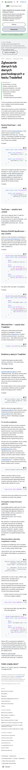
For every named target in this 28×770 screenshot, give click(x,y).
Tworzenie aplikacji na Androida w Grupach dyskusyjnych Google (12, 725)
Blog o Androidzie (5, 717)
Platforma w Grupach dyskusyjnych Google (11, 722)
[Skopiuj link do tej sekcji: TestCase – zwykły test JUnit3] (8, 212)
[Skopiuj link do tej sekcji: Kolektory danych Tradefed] (2, 357)
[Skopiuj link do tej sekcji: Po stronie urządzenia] (18, 422)
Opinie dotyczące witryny (8, 761)
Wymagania (4, 693)
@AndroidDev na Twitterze (8, 715)
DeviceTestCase (17, 131)
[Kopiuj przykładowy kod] (26, 148)
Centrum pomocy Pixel (6, 738)
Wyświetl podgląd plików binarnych (10, 698)
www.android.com (5, 743)
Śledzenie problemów (6, 750)
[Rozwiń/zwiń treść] (11, 82)
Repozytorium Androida (7, 691)
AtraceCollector (5, 414)
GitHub (3, 706)
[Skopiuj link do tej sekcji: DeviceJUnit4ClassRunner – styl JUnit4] (12, 234)
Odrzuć (14, 24)
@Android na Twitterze (7, 712)
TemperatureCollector (7, 410)
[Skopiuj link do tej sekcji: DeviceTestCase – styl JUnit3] (8, 128)
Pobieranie (3, 696)
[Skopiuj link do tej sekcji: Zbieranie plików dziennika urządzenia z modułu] (17, 541)
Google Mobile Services (7, 745)
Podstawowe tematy (18, 58)
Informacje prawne (7, 758)
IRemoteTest (15, 334)
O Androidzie (4, 756)
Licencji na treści (20, 676)
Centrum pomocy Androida (8, 735)
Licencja (15, 758)
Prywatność (22, 758)
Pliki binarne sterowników (7, 703)
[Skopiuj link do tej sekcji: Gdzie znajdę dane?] (20, 664)
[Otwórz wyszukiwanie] (14, 2)
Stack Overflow (5, 748)
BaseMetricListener (6, 449)
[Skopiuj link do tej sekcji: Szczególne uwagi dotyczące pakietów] (9, 504)
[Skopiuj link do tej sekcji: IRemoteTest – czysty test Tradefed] (11, 327)
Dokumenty (8, 58)
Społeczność (12, 756)
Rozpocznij (14, 29)
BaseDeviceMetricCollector (9, 372)
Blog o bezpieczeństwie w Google (9, 720)
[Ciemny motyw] (24, 148)
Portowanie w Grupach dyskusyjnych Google (12, 729)
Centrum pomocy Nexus (7, 740)
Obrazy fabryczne (5, 701)
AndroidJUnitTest (7, 459)
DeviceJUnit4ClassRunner (13, 239)
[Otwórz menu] (2, 2)
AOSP (2, 58)
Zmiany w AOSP (18, 34)
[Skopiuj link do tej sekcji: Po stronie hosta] (14, 369)
